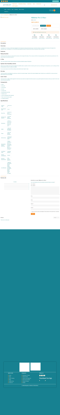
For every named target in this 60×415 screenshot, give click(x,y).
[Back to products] (57, 14)
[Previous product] (56, 14)
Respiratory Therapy (22, 3)
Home (5, 9)
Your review (33, 185)
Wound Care (38, 3)
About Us (9, 9)
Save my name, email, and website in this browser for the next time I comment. (45, 211)
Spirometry (29, 3)
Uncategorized (6, 14)
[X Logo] (3, 1)
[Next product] (58, 14)
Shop (12, 9)
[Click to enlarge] (2, 16)
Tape (34, 3)
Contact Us (6, 11)
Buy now (48, 25)
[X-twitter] (44, 375)
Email (32, 207)
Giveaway (16, 9)
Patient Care (14, 3)
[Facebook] (1, 1)
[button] (55, 1)
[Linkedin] (7, 1)
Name (32, 203)
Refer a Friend (21, 9)
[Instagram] (5, 1)
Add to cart (43, 25)
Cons (32, 199)
